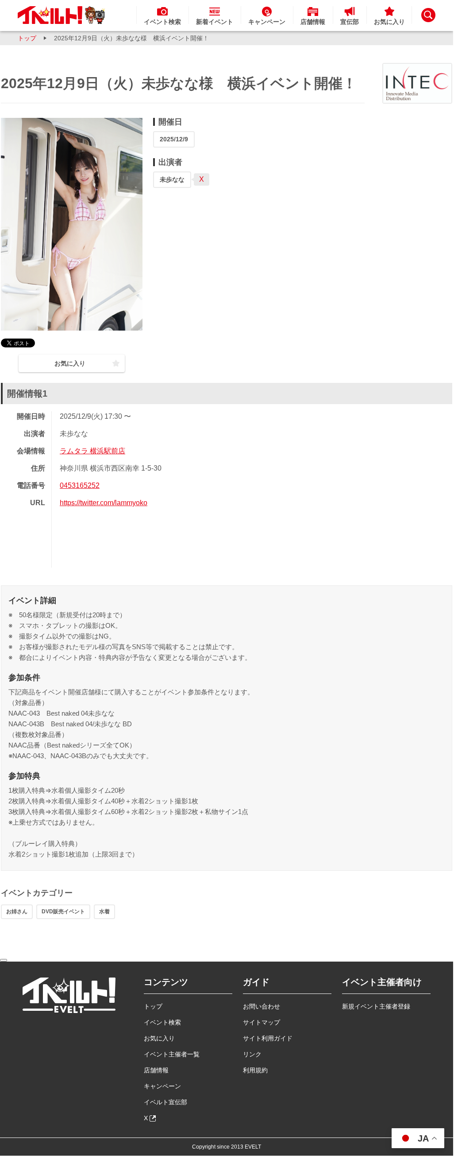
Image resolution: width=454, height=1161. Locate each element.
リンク (252, 1054)
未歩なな (172, 179)
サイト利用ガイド (267, 1038)
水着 (104, 911)
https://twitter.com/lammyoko (103, 502)
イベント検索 (162, 1022)
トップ (27, 38)
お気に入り (159, 1038)
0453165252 (80, 485)
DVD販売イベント (63, 911)
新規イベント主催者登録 (376, 1006)
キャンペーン (162, 1086)
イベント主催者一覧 (172, 1054)
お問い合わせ (261, 1006)
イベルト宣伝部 (165, 1102)
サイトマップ (261, 1022)
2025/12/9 (174, 139)
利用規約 (255, 1070)
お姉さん (16, 911)
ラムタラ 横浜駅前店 (92, 451)
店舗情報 (156, 1070)
